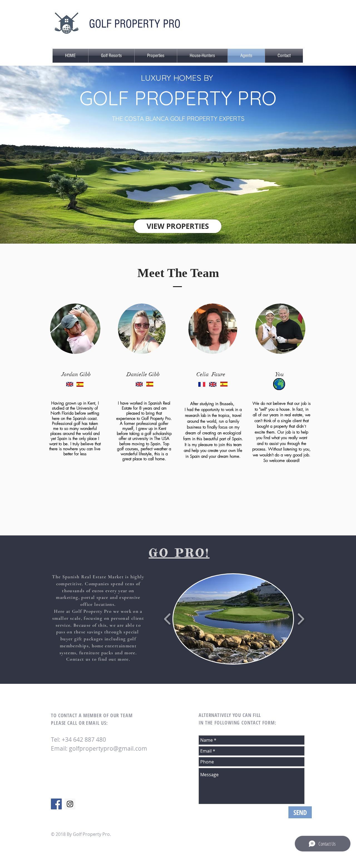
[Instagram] (70, 804)
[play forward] (301, 619)
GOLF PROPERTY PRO (135, 24)
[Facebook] (56, 804)
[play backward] (167, 619)
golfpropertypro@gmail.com (108, 748)
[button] (111, 56)
